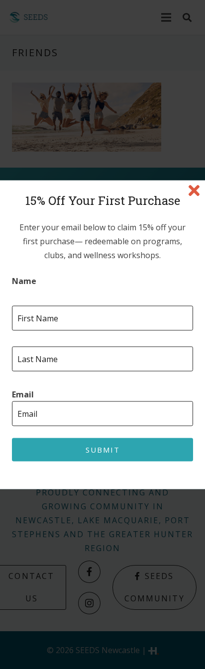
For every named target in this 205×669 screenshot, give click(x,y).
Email (23, 394)
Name (24, 281)
